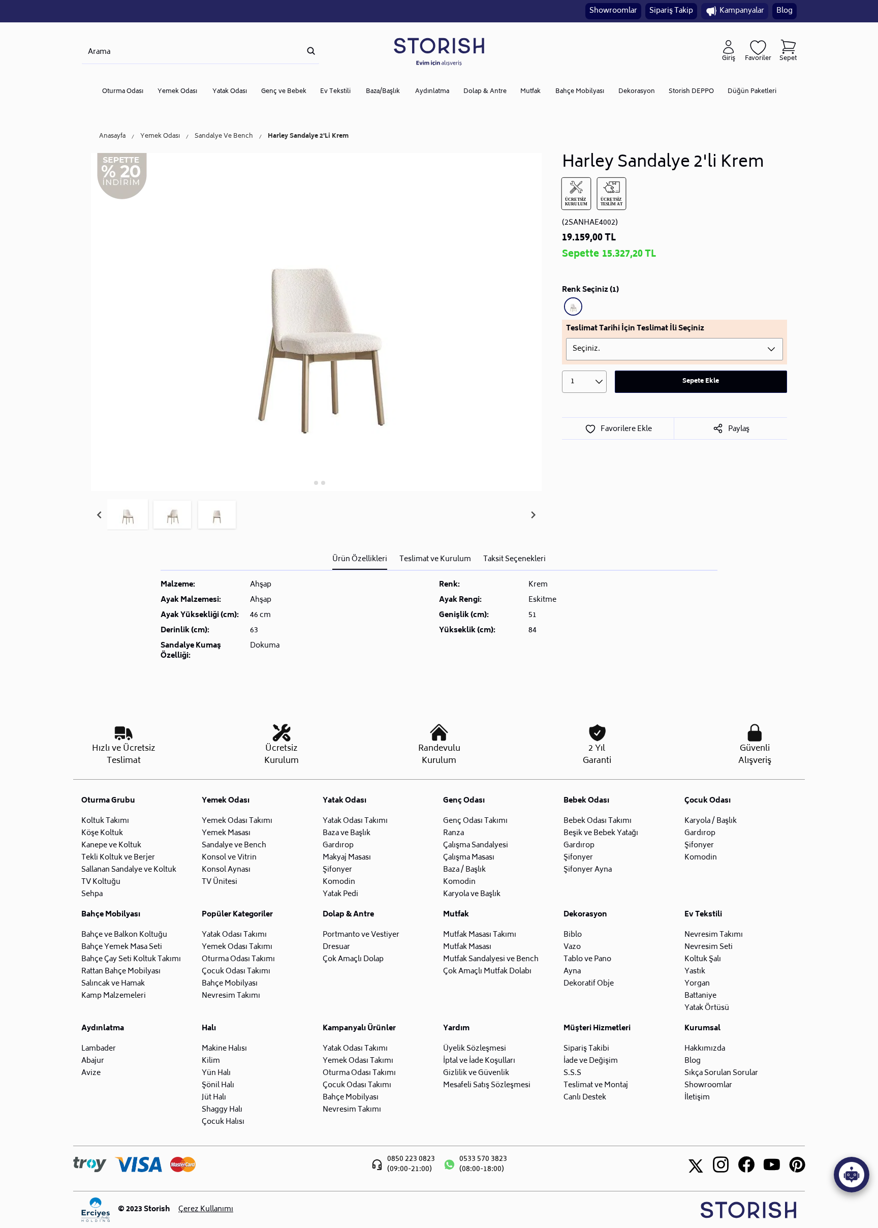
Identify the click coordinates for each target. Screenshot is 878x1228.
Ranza (453, 833)
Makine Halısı (224, 1048)
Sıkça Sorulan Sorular (721, 1073)
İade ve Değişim (590, 1061)
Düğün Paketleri (752, 91)
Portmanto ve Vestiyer (361, 935)
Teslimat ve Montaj (595, 1085)
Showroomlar (613, 11)
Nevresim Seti (708, 947)
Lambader (98, 1048)
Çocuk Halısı (223, 1122)
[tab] (309, 482)
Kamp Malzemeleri (113, 996)
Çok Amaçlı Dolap (353, 959)
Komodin (339, 882)
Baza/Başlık (383, 91)
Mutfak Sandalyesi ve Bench (491, 959)
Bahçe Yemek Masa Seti (121, 947)
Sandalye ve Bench (234, 845)
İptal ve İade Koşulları (479, 1061)
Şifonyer (337, 870)
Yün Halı (216, 1073)
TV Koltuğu (100, 882)
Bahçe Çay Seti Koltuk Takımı (131, 959)
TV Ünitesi (219, 882)
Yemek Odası (177, 91)
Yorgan (697, 983)
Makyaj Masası (347, 857)
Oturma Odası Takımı (238, 959)
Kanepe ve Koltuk (111, 845)
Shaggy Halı (222, 1109)
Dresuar (336, 947)
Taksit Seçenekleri (514, 559)
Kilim (211, 1061)
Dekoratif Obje (588, 983)
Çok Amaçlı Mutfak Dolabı (487, 971)
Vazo (572, 947)
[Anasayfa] (439, 51)
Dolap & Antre (485, 91)
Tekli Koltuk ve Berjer (118, 857)
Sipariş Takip (671, 11)
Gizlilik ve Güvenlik (476, 1073)
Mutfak (530, 91)
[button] (127, 515)
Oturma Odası (122, 91)
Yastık (694, 971)
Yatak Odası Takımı (355, 821)
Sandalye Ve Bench (224, 137)
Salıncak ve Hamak (113, 983)
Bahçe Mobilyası (579, 91)
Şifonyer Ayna (587, 870)
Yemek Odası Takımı (237, 821)
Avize (91, 1073)
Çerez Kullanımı (205, 1210)
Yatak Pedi (340, 894)
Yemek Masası (226, 833)
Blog (784, 11)
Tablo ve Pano (587, 959)
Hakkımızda (704, 1048)
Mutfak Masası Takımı (479, 935)
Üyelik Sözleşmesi (474, 1048)
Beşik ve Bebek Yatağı (600, 833)
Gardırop (338, 845)
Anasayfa (112, 137)
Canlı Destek (584, 1097)
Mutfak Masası (467, 947)
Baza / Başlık (464, 870)
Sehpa (92, 894)
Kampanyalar (741, 11)
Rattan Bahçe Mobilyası (121, 971)
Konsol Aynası (226, 870)
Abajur (92, 1061)
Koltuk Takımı (105, 821)
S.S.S (572, 1073)
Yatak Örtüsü (706, 1008)
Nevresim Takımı (231, 996)
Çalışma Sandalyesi (475, 845)
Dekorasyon (636, 91)
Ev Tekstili (335, 91)
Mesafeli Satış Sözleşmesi (486, 1085)
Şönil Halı (218, 1085)
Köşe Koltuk (102, 833)
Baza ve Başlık (346, 833)
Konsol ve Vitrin (229, 857)
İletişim (697, 1097)
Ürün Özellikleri (359, 559)
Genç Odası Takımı (475, 821)
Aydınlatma (432, 91)
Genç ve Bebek (283, 91)
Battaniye (700, 996)
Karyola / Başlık (710, 821)
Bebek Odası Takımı (597, 821)
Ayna (572, 971)
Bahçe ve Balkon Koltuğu (124, 935)
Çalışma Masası (468, 857)
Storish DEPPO (691, 91)
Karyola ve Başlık (471, 894)
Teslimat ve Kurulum (435, 559)
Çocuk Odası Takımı (236, 971)
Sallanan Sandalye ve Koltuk (128, 870)
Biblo (572, 935)
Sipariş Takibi (586, 1048)
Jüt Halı (214, 1097)
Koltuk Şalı (702, 959)
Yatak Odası (229, 91)
